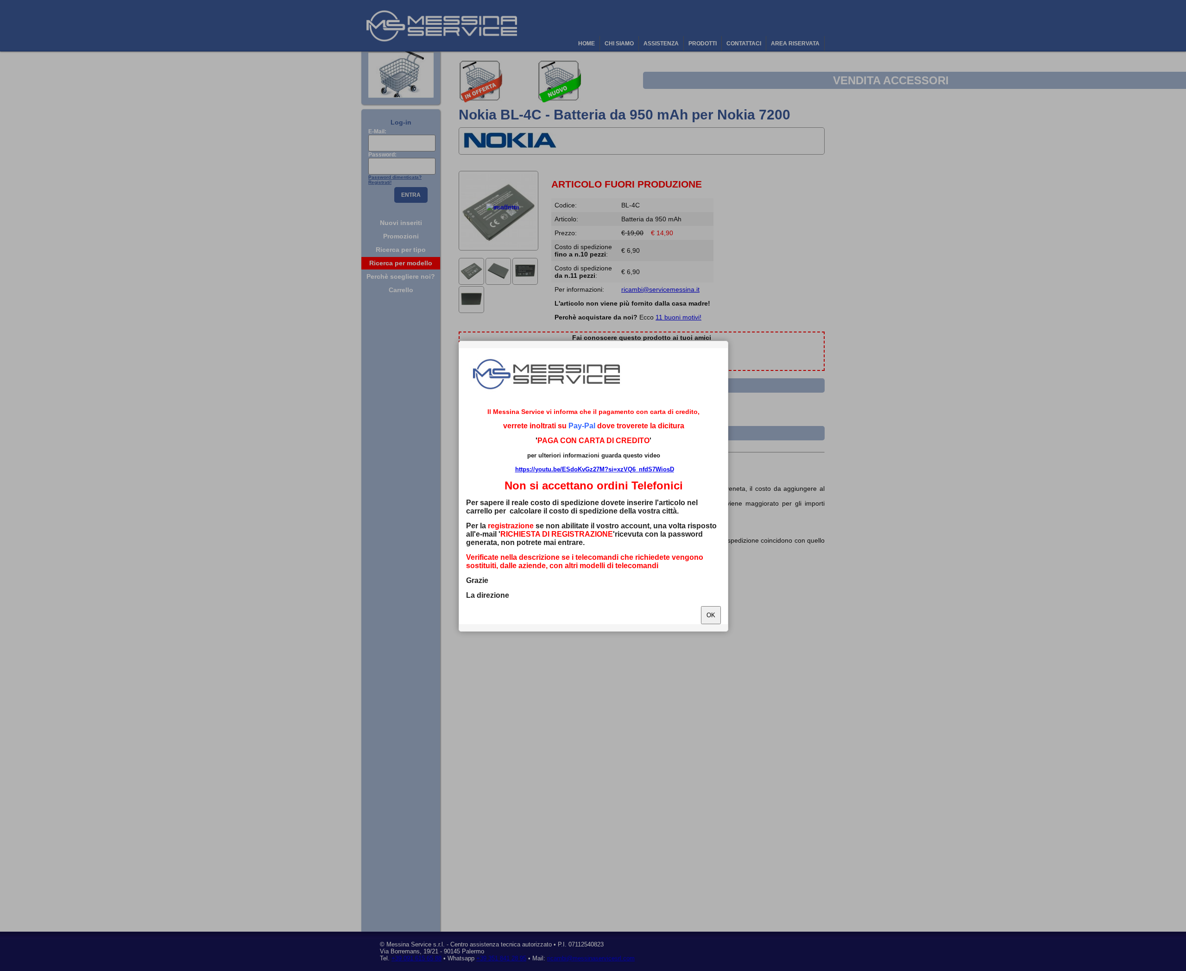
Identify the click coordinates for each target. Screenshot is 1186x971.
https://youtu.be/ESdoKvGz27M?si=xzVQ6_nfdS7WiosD (594, 469)
